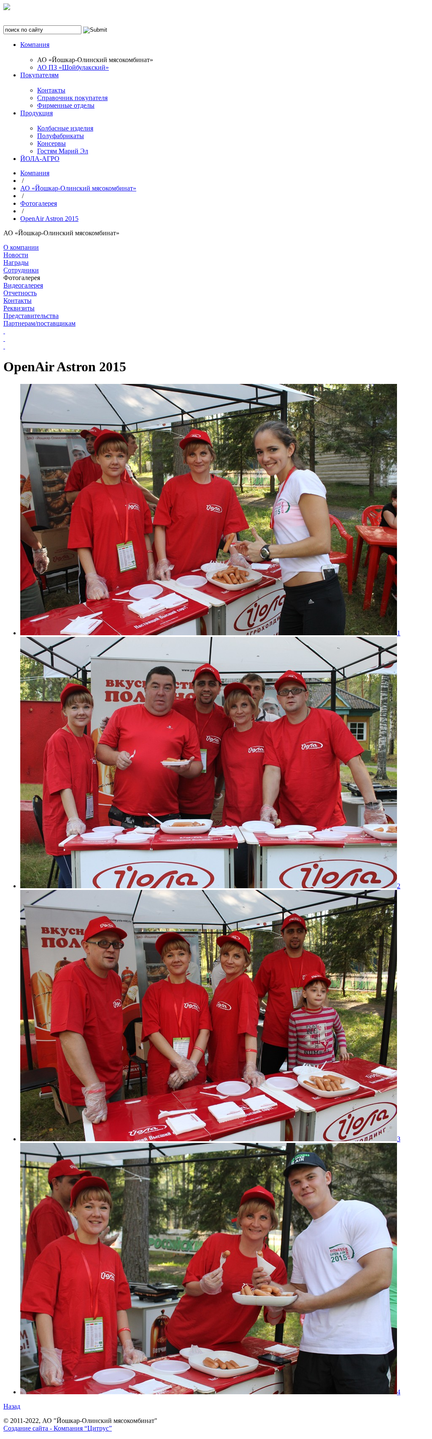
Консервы (51, 143)
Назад (11, 1406)
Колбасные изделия (65, 128)
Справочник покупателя (72, 97)
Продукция (36, 113)
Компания (34, 44)
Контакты (51, 90)
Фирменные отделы (65, 105)
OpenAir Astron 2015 (49, 218)
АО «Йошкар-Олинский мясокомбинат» (78, 188)
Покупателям (39, 75)
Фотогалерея (38, 203)
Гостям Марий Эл (62, 151)
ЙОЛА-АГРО (39, 158)
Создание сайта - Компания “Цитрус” (57, 1428)
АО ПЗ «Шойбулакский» (73, 67)
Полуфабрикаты (60, 135)
